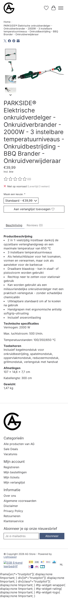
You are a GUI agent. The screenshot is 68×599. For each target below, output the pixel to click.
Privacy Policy (13, 511)
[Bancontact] (42, 562)
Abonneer (52, 536)
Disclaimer (11, 506)
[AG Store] (9, 8)
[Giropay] (31, 567)
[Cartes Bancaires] (42, 567)
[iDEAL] (31, 562)
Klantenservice (14, 521)
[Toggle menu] (60, 8)
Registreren (11, 467)
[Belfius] (48, 562)
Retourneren (12, 516)
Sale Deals (11, 449)
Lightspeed (10, 556)
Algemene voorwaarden (20, 501)
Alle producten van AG (19, 444)
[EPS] (36, 567)
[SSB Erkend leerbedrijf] (14, 566)
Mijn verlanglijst (14, 482)
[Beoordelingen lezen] (15, 179)
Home (7, 21)
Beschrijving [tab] (14, 225)
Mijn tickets (11, 477)
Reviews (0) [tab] (35, 225)
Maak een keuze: (14, 194)
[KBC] (54, 562)
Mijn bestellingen (15, 472)
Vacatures (10, 454)
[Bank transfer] (36, 562)
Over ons (10, 495)
